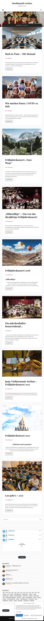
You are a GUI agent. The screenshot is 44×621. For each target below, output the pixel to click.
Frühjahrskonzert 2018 (17, 270)
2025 (38, 592)
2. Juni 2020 (9, 58)
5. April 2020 (9, 110)
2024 (35, 592)
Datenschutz (5, 610)
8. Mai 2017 (9, 330)
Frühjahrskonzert (15, 393)
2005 (6, 592)
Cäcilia (34, 594)
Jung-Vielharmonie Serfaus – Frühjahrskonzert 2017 (21, 383)
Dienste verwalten (18, 611)
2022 (30, 592)
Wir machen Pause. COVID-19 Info (21, 105)
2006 (9, 592)
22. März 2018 (10, 274)
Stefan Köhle (26, 600)
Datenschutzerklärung (30, 618)
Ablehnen (26, 615)
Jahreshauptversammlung (11, 597)
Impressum (35, 618)
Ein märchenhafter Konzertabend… (15, 325)
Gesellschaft (36, 595)
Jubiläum (19, 597)
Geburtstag (25, 595)
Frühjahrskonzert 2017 (17, 435)
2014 (12, 592)
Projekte (11, 600)
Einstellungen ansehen (36, 615)
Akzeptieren (19, 615)
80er (4, 592)
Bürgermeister (25, 594)
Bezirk (11, 594)
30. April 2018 (10, 221)
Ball (8, 594)
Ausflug (4, 594)
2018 (24, 592)
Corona (30, 594)
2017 (21, 592)
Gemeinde (30, 595)
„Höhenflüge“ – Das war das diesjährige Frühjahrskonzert (21, 215)
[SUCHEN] (40, 519)
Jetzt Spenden (22, 557)
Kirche (34, 597)
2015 (15, 592)
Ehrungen (11, 595)
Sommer (15, 600)
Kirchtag (39, 597)
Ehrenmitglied (5, 595)
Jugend (23, 597)
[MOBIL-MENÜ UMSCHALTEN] (3, 10)
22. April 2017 (10, 388)
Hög (3, 597)
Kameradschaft (29, 597)
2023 (32, 592)
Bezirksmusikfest (17, 594)
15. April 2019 (10, 167)
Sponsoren (20, 600)
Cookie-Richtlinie (23, 618)
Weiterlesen (9, 121)
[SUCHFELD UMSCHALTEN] (41, 10)
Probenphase (5, 600)
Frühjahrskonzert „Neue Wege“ (18, 161)
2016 (18, 592)
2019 (27, 592)
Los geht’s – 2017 (14, 495)
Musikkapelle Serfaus (22, 3)
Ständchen (32, 600)
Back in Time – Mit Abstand (20, 53)
